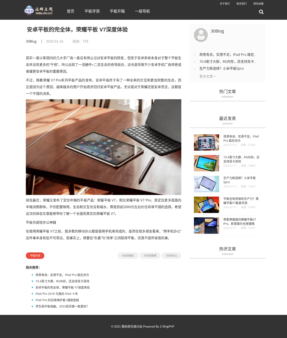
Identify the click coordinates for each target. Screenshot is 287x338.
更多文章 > (207, 76)
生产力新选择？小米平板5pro (221, 68)
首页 (70, 11)
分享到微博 (150, 255)
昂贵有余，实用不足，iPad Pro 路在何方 (62, 275)
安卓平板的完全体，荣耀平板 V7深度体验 (63, 287)
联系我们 (242, 3)
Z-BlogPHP (167, 326)
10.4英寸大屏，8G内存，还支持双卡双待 (62, 281)
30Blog (31, 41)
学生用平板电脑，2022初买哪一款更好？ (62, 306)
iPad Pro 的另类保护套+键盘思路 (57, 300)
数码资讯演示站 (132, 326)
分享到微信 (128, 255)
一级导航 (142, 11)
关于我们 (225, 3)
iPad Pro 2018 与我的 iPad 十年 (57, 294)
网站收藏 (258, 3)
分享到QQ (171, 255)
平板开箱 (117, 11)
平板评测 (92, 11)
